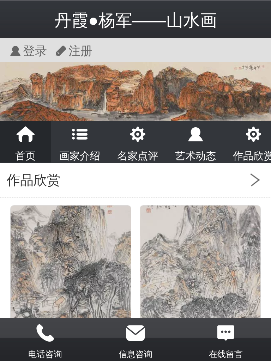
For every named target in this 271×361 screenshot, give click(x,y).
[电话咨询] (45, 333)
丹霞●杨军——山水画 (135, 20)
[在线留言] (226, 333)
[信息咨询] (135, 333)
